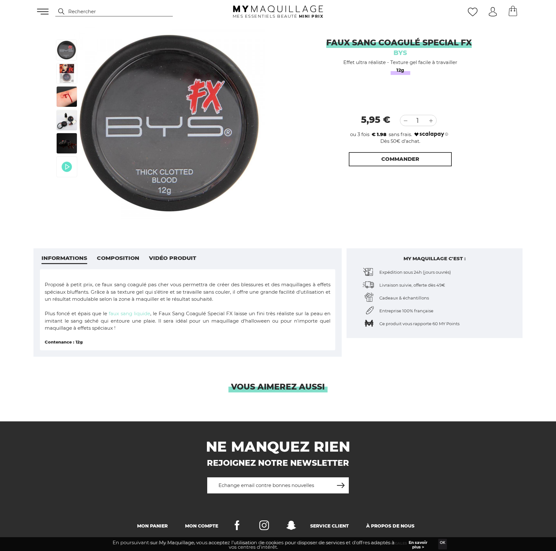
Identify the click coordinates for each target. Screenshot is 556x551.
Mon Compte (201, 526)
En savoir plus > (418, 544)
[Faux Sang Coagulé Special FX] (66, 50)
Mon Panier (152, 526)
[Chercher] (58, 11)
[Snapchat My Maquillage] (291, 526)
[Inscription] (341, 483)
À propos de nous (390, 526)
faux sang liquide (129, 313)
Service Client (329, 526)
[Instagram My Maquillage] (264, 526)
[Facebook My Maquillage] (237, 526)
